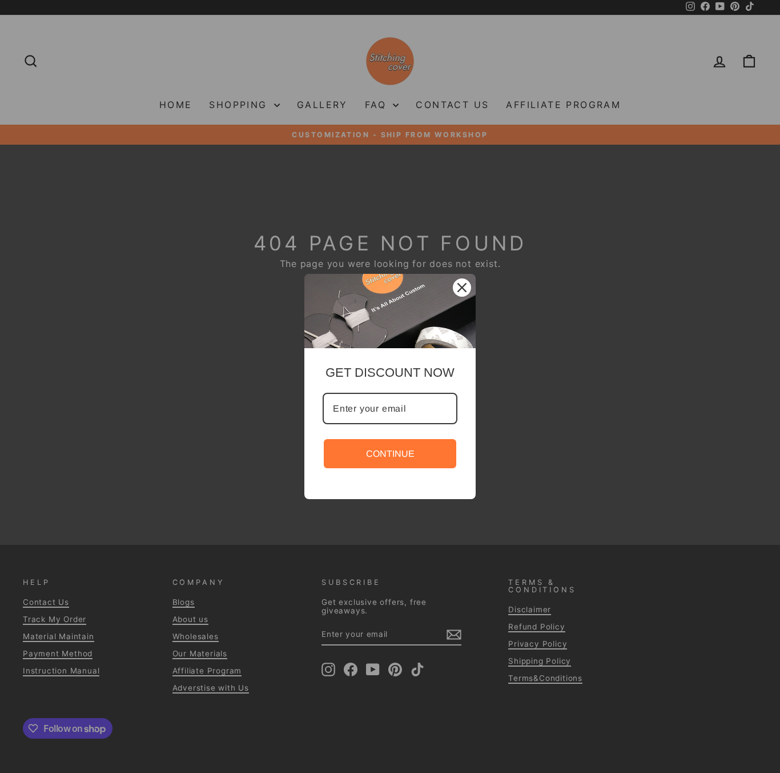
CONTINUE (390, 454)
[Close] (462, 287)
